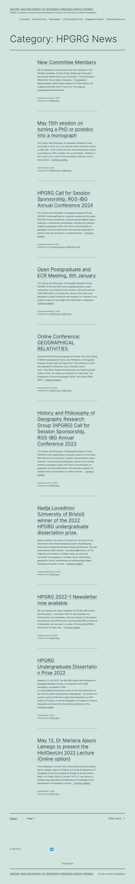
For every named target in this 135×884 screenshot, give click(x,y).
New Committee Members (66, 62)
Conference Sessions (57, 247)
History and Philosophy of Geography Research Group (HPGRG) (51, 9)
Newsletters (54, 19)
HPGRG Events (54, 171)
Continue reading (59, 160)
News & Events (39, 19)
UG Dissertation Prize (73, 19)
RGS (78, 247)
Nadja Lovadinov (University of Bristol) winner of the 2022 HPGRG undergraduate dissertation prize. (63, 520)
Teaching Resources (115, 19)
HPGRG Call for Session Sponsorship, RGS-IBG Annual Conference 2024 (65, 199)
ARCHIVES (16, 849)
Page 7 (31, 818)
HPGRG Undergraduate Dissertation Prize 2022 (67, 666)
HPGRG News (54, 101)
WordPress (120, 874)
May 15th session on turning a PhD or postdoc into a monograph (65, 129)
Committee (24, 19)
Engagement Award (94, 19)
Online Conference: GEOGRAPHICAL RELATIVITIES (58, 342)
